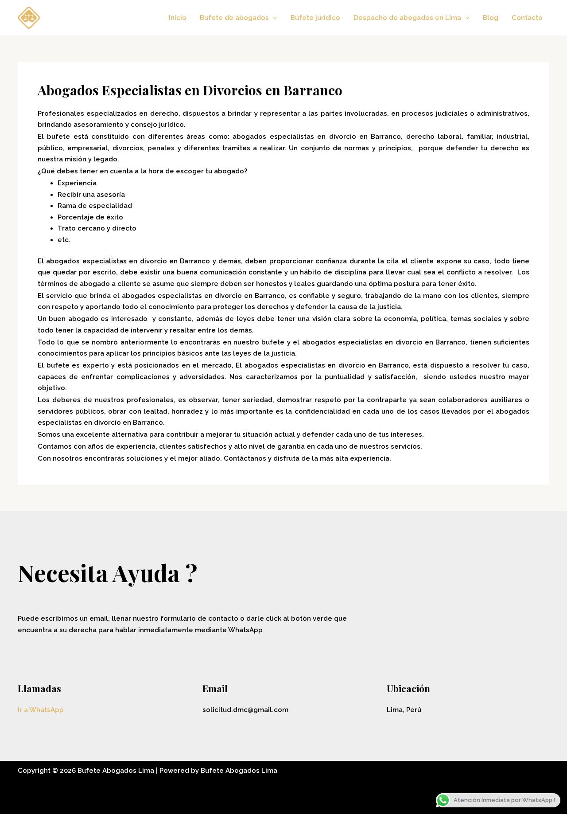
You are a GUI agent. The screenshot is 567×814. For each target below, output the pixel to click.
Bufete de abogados (234, 18)
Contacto (527, 18)
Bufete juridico (315, 18)
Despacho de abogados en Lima (407, 18)
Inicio (177, 18)
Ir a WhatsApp (41, 710)
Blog (490, 18)
